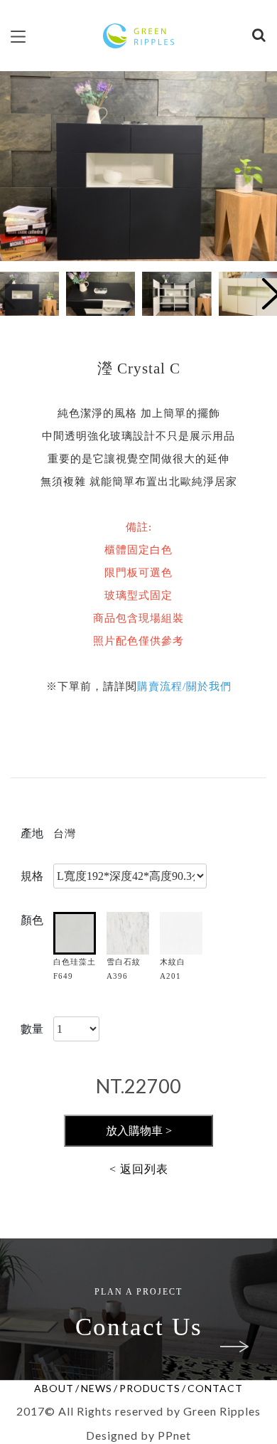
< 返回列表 (138, 1169)
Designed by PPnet (138, 1435)
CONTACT (215, 1388)
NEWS (96, 1388)
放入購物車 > (139, 1131)
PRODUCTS (149, 1388)
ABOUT (54, 1388)
